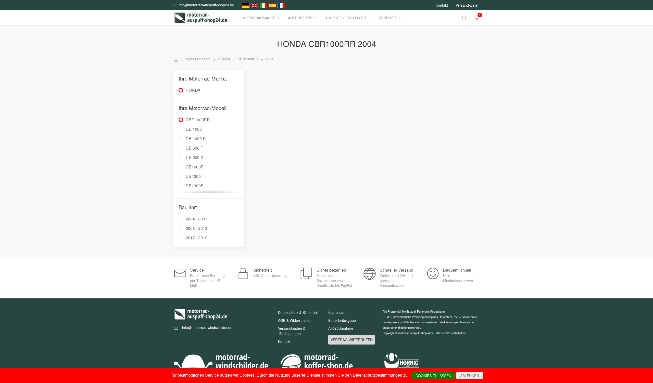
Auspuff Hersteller (345, 17)
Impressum (337, 312)
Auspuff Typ (300, 17)
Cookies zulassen (433, 375)
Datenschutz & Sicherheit (298, 312)
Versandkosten (468, 5)
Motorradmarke (258, 17)
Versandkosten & (291, 331)
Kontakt (442, 5)
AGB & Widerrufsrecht (295, 320)
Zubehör (387, 17)
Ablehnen (469, 375)
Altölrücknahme (340, 328)
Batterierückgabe (342, 320)
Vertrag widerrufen (352, 339)
